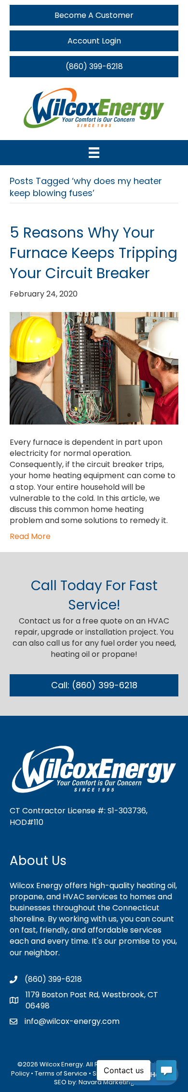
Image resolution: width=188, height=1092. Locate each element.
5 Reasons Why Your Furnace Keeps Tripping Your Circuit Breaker (93, 253)
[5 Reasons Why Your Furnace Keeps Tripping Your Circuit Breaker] (94, 367)
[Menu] (94, 152)
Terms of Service (61, 1073)
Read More (30, 536)
